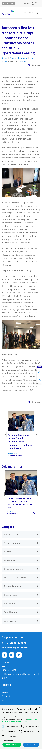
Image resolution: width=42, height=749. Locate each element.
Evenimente (9, 560)
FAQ (3, 700)
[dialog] (21, 727)
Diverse (7, 551)
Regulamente (10, 595)
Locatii (5, 691)
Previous (5, 434)
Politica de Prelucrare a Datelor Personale (21, 674)
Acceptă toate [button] (11, 745)
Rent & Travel (10, 603)
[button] (21, 721)
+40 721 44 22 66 (18, 643)
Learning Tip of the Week (15, 577)
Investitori (27, 3)
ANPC (4, 678)
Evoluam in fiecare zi (13, 569)
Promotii (6, 696)
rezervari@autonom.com (17, 647)
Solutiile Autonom (12, 612)
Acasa (4, 58)
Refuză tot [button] (31, 745)
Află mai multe (32, 719)
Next (36, 434)
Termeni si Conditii (10, 669)
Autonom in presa (15, 456)
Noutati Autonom (18, 58)
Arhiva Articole (11, 534)
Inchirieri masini (8, 3)
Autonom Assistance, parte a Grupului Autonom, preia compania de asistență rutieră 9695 (20, 441)
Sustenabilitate (11, 621)
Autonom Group (34, 3)
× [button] (39, 708)
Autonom (22, 61)
